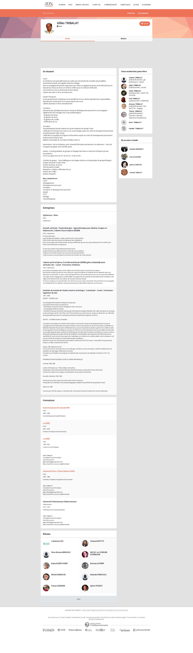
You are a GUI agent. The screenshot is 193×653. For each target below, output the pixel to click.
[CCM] (61, 630)
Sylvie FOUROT (96, 586)
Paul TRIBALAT (134, 98)
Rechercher (49, 13)
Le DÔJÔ (46, 423)
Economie (146, 4)
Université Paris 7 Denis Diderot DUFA (59, 471)
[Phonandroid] (141, 630)
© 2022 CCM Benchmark (96, 619)
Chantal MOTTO (97, 541)
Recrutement (76, 617)
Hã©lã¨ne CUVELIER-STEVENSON (99, 553)
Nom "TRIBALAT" (135, 122)
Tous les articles (132, 617)
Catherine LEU (57, 541)
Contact (62, 617)
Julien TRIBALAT (135, 85)
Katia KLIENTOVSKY (59, 563)
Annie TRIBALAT (135, 91)
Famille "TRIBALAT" (136, 128)
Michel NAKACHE (58, 574)
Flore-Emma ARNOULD (60, 552)
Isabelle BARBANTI (136, 149)
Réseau (123, 39)
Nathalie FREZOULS (98, 574)
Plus (78, 599)
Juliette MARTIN (135, 165)
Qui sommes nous (53, 617)
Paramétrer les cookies (108, 617)
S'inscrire (131, 13)
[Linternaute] (75, 630)
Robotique (125, 4)
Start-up (96, 4)
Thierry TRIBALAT (135, 111)
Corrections (141, 617)
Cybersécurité (110, 4)
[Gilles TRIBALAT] (49, 27)
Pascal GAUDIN (135, 157)
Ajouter (145, 23)
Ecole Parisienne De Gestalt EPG (56, 408)
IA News (62, 4)
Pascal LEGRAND (58, 586)
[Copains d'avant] (100, 630)
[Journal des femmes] (48, 630)
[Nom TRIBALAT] (124, 122)
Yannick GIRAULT (135, 172)
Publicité (68, 617)
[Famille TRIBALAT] (124, 128)
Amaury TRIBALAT (136, 104)
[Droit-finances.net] (88, 630)
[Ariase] (125, 630)
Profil (67, 39)
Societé (83, 617)
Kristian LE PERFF (97, 563)
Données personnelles (93, 617)
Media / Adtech (82, 4)
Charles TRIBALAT (135, 78)
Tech (70, 4)
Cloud (136, 4)
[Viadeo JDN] (112, 630)
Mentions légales (121, 617)
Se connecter (143, 13)
